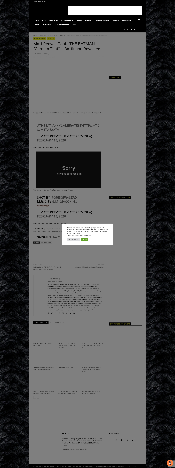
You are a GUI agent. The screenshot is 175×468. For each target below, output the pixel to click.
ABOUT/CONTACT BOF (61, 25)
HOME (37, 20)
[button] (139, 20)
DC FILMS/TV (126, 20)
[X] (131, 29)
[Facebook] (120, 29)
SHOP (74, 25)
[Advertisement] (105, 10)
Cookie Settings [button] (73, 239)
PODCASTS (115, 20)
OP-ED (37, 25)
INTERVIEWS (46, 25)
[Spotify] (127, 29)
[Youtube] (134, 29)
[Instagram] (124, 29)
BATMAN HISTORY (102, 20)
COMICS (79, 20)
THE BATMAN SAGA (67, 20)
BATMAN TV (89, 20)
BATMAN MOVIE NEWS (50, 20)
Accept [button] (84, 239)
